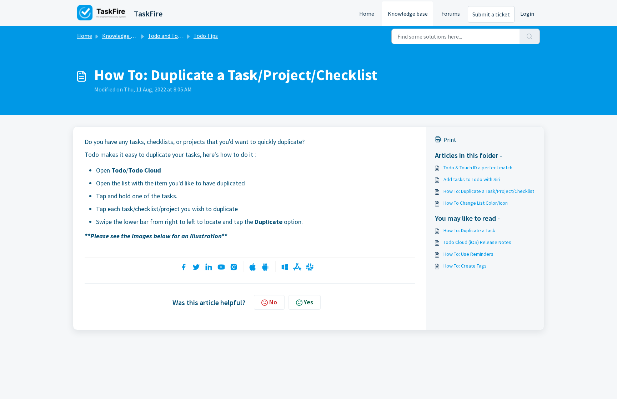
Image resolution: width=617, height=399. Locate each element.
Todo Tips (206, 35)
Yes (308, 302)
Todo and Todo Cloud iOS (178, 35)
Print (449, 139)
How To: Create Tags (465, 266)
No (273, 302)
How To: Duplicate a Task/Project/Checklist (488, 191)
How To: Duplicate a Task (469, 230)
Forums (450, 13)
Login (527, 13)
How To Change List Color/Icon (475, 203)
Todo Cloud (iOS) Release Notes (477, 242)
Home (366, 13)
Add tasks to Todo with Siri (471, 179)
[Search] (530, 36)
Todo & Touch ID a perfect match (477, 167)
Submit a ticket (491, 14)
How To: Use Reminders (468, 254)
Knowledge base (408, 13)
